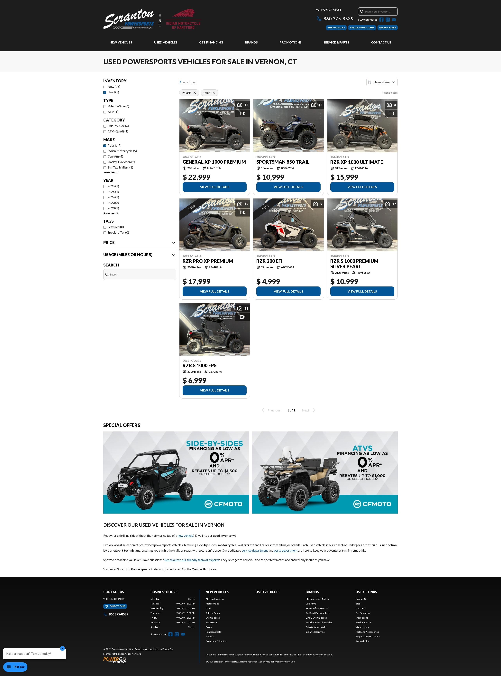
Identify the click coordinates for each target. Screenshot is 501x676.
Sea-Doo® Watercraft (317, 608)
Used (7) (113, 92)
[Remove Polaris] (195, 92)
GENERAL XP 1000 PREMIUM (214, 162)
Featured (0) (116, 227)
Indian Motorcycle (315, 631)
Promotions (291, 42)
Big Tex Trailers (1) (120, 167)
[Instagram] (387, 19)
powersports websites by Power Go (154, 649)
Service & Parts (336, 42)
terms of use (288, 661)
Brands (251, 42)
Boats (209, 627)
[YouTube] (394, 19)
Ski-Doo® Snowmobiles (318, 613)
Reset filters (390, 92)
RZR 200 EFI (269, 261)
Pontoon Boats (213, 631)
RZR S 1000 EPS (199, 365)
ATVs (208, 608)
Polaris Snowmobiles (316, 627)
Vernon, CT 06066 (328, 9)
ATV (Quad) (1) (118, 131)
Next (305, 410)
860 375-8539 (338, 18)
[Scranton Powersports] (152, 19)
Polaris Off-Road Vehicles (319, 622)
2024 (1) (113, 197)
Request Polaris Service (368, 636)
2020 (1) (113, 208)
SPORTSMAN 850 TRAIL (282, 162)
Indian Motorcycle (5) (122, 151)
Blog (358, 603)
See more (109, 172)
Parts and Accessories (367, 631)
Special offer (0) (118, 232)
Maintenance (362, 627)
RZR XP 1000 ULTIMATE (356, 162)
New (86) (114, 86)
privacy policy (270, 661)
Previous (274, 410)
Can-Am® (311, 603)
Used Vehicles (165, 42)
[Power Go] (138, 660)
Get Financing (211, 42)
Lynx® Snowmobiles (316, 617)
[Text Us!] (15, 667)
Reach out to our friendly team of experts (191, 560)
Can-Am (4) (115, 156)
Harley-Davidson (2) (121, 162)
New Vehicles (121, 42)
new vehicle (185, 535)
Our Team (361, 608)
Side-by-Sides (213, 613)
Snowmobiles (213, 617)
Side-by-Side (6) (118, 106)
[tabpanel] (172, 613)
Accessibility (362, 641)
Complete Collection (216, 641)
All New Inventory (215, 598)
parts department (285, 550)
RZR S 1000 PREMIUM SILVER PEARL (354, 263)
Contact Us (381, 42)
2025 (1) (113, 191)
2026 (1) (113, 186)
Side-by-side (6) (118, 126)
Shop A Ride (125, 653)
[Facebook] (381, 19)
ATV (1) (113, 111)
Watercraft (211, 622)
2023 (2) (113, 202)
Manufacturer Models (317, 598)
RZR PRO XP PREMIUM (208, 261)
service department (255, 550)
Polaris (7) (114, 145)
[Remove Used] (214, 92)
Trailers (210, 636)
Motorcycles (212, 603)
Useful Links (366, 592)
